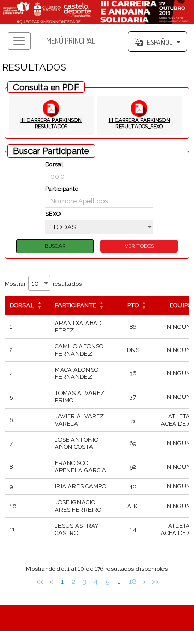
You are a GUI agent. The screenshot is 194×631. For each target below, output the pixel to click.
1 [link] (62, 581)
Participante (61, 188)
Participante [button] (75, 305)
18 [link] (133, 581)
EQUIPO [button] (181, 305)
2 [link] (74, 581)
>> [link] (155, 581)
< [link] (51, 581)
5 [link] (107, 581)
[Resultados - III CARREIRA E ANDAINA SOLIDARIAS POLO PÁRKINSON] (97, 12)
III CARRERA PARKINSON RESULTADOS (51, 123)
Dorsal (54, 164)
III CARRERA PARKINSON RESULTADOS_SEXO (139, 123)
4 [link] (96, 581)
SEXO (52, 213)
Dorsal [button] (22, 305)
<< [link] (39, 581)
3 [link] (84, 581)
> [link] (144, 581)
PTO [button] (133, 305)
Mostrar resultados (43, 283)
